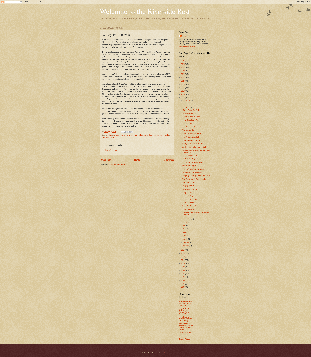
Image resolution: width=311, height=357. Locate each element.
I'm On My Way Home (190, 155)
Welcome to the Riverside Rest (145, 11)
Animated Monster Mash (191, 117)
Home (137, 160)
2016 (183, 94)
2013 (183, 253)
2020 (183, 81)
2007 (183, 274)
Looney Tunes (148, 135)
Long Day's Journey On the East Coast (196, 176)
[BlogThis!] (125, 132)
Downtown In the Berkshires (192, 172)
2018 (183, 88)
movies (157, 135)
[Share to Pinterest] (131, 132)
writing (113, 137)
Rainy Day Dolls (188, 209)
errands (123, 135)
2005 (183, 280)
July (184, 226)
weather (166, 135)
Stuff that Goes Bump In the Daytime (195, 127)
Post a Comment (111, 150)
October (186, 107)
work (108, 137)
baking (110, 135)
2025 (183, 64)
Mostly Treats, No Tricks (191, 110)
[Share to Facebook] (129, 132)
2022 (183, 74)
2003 (183, 287)
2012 (183, 257)
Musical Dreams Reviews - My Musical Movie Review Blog (184, 311)
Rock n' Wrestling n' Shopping (192, 159)
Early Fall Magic (188, 196)
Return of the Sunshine (190, 199)
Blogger (166, 352)
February (186, 242)
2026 (183, 61)
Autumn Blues (187, 123)
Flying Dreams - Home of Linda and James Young (185, 319)
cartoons (116, 135)
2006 (183, 277)
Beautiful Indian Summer (191, 140)
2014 (183, 250)
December (187, 100)
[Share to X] (127, 132)
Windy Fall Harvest (189, 206)
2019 (183, 84)
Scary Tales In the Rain (190, 120)
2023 (183, 71)
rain (161, 135)
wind (103, 137)
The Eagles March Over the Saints (194, 179)
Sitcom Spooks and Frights (192, 133)
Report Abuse (184, 339)
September (187, 219)
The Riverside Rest (185, 332)
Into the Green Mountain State (193, 169)
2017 (183, 91)
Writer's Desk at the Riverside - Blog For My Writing (186, 303)
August (185, 222)
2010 (183, 263)
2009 (183, 267)
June (185, 229)
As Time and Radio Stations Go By (194, 147)
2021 (183, 77)
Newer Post (105, 160)
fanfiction (130, 135)
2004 (183, 284)
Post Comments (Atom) (117, 165)
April (185, 236)
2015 (183, 98)
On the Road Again (189, 166)
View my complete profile (187, 47)
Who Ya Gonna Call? (189, 113)
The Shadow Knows (189, 130)
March (185, 239)
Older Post (168, 160)
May (184, 232)
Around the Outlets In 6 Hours (192, 162)
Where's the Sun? (188, 203)
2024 (183, 67)
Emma (183, 36)
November (187, 104)
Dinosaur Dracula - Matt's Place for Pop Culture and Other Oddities (186, 326)
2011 (183, 260)
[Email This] (122, 132)
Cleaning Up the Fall (189, 189)
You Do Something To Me (191, 137)
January (186, 246)
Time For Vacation (188, 182)
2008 (183, 270)
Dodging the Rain (188, 186)
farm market (138, 135)
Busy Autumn (187, 193)
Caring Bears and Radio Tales (192, 144)
